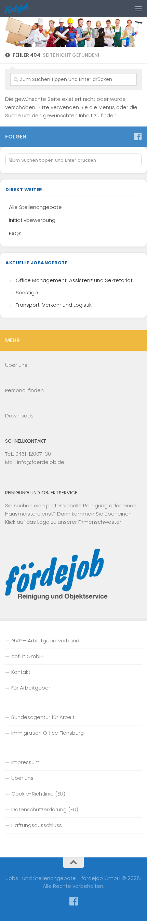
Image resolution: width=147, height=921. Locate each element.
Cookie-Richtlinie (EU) (38, 793)
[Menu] (138, 8)
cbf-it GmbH (27, 656)
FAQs (15, 233)
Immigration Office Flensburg (47, 732)
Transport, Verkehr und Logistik (54, 304)
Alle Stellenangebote (35, 207)
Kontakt (20, 672)
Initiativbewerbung (32, 220)
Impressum (25, 762)
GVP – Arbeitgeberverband (45, 640)
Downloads (19, 415)
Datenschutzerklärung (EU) (44, 809)
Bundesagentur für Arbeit (43, 717)
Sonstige (27, 292)
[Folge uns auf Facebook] (138, 136)
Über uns (16, 365)
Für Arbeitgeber (30, 687)
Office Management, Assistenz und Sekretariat (74, 280)
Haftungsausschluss (36, 825)
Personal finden (24, 390)
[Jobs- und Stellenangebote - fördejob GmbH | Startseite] (20, 8)
